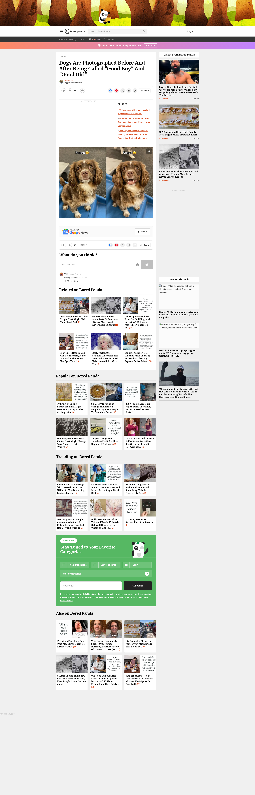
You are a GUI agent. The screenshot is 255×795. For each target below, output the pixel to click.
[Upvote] (63, 90)
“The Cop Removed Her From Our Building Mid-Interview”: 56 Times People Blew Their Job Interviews (133, 134)
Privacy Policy (66, 601)
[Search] (144, 31)
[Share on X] (122, 90)
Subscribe (150, 45)
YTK (66, 274)
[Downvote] (70, 90)
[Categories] (61, 31)
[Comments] (82, 90)
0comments (164, 99)
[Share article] (149, 151)
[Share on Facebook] (110, 90)
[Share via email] (128, 90)
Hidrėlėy (69, 81)
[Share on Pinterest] (116, 90)
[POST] (147, 264)
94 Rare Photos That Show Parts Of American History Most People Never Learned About (134, 122)
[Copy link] (135, 90)
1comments (164, 180)
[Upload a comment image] (137, 264)
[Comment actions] (84, 274)
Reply (76, 281)
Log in (190, 31)
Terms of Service (137, 597)
